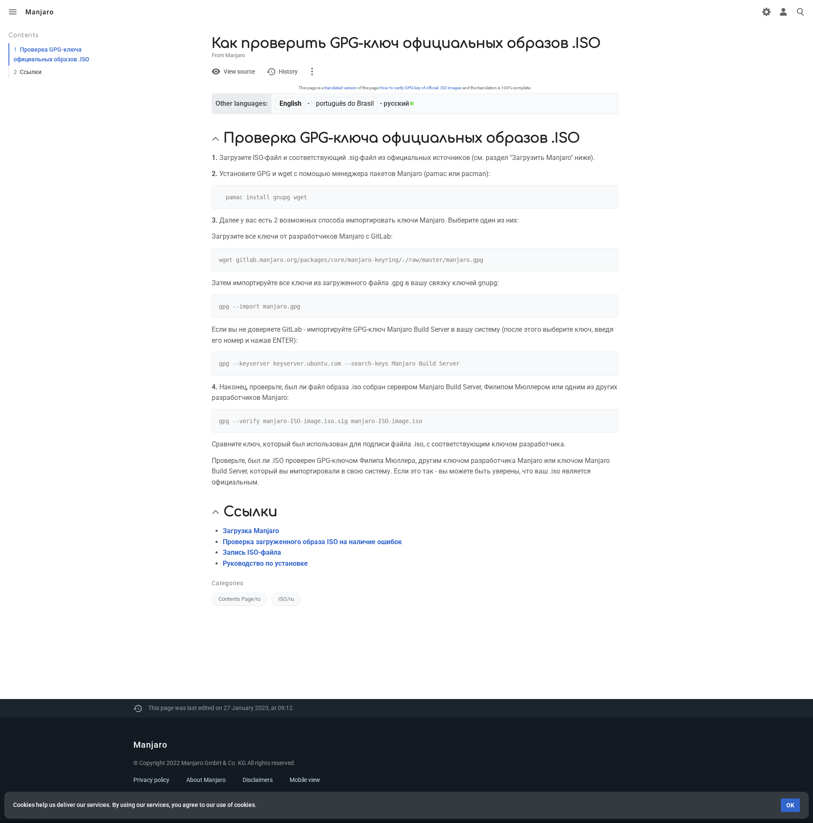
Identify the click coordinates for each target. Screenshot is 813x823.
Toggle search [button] (800, 11)
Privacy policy (151, 779)
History (288, 71)
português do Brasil (345, 103)
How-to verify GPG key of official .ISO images (420, 87)
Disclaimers (258, 779)
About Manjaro (206, 779)
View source (239, 71)
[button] (215, 139)
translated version (340, 87)
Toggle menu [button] (12, 11)
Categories (227, 583)
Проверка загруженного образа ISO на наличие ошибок (312, 542)
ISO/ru (286, 599)
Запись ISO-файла (252, 552)
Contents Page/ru (239, 599)
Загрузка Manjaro (251, 531)
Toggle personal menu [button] (783, 11)
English (290, 103)
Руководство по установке (265, 563)
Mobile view (305, 779)
